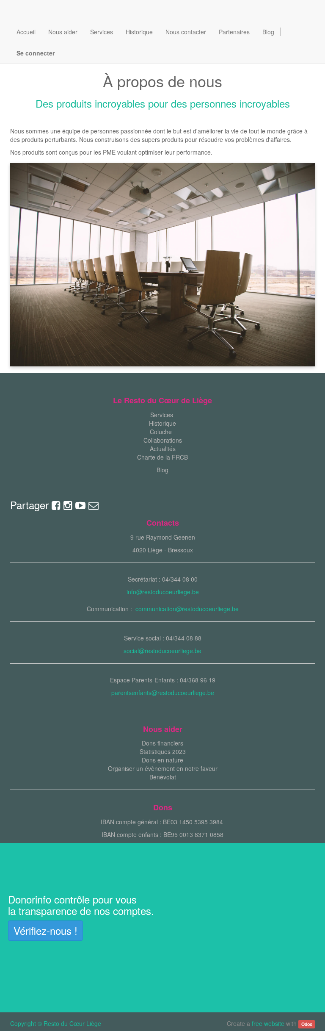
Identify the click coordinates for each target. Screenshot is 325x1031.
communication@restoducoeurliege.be (187, 608)
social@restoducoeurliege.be (162, 650)
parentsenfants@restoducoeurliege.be (162, 692)
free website (268, 1023)
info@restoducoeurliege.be (163, 592)
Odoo (306, 1024)
